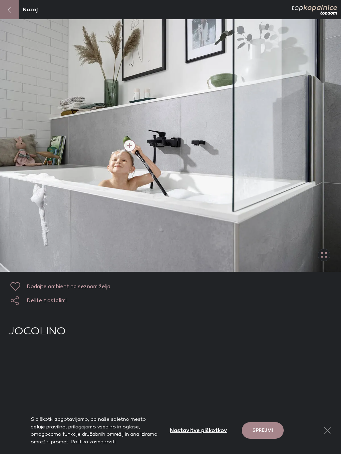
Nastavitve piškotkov (198, 430)
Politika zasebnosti (93, 442)
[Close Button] (327, 430)
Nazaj (30, 9)
